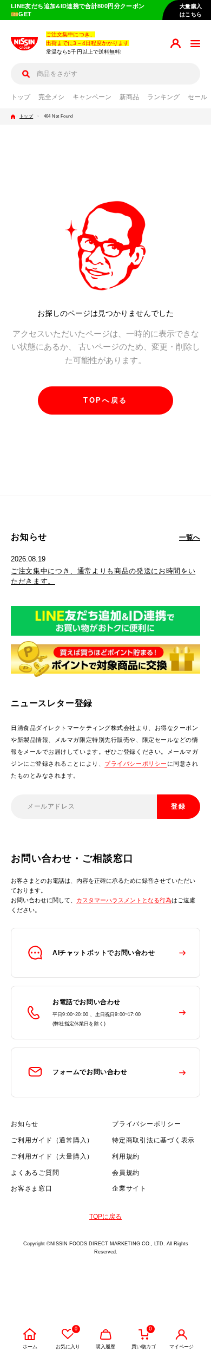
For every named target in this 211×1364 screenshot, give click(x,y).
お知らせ (24, 1124)
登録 (179, 806)
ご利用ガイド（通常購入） (52, 1140)
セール (197, 97)
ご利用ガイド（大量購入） (52, 1156)
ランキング (163, 97)
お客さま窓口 (31, 1188)
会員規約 (126, 1172)
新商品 (129, 97)
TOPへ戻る (105, 400)
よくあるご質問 (35, 1172)
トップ (20, 97)
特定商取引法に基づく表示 (153, 1140)
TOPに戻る (105, 1216)
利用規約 (126, 1156)
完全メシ (51, 97)
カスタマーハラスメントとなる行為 (124, 900)
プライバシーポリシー (135, 763)
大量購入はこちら (191, 10)
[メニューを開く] (195, 44)
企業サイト (129, 1188)
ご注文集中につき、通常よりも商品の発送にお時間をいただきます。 (103, 576)
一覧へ (189, 537)
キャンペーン (91, 97)
